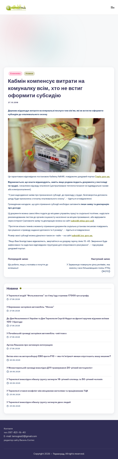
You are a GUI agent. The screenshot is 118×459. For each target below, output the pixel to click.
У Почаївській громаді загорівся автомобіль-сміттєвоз (37, 333)
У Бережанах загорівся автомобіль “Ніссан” (30, 307)
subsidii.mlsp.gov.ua (82, 220)
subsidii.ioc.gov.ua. (82, 235)
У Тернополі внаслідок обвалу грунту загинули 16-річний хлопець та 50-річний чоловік (54, 379)
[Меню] (112, 7)
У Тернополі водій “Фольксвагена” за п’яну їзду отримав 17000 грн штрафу (48, 295)
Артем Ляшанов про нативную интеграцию (30, 344)
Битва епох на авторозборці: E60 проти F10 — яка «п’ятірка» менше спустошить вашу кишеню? (59, 356)
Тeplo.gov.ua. (102, 176)
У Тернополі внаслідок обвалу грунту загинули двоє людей (39, 402)
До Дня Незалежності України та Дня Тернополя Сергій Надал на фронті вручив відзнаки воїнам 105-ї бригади (58, 320)
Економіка (15, 73)
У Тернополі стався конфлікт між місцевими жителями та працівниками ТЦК (47, 390)
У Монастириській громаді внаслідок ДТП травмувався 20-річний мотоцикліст (49, 367)
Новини (29, 73)
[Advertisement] (59, 37)
